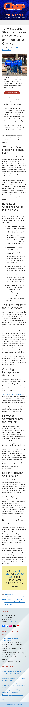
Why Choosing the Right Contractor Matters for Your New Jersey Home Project (14, 685)
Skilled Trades (9, 594)
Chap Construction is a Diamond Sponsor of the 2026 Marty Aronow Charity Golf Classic (13, 678)
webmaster (10, 704)
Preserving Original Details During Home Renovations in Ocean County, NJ (14, 697)
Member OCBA (7, 640)
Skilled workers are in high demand (13, 394)
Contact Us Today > (12, 92)
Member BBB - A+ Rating (10, 638)
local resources (18, 704)
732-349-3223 (14, 15)
